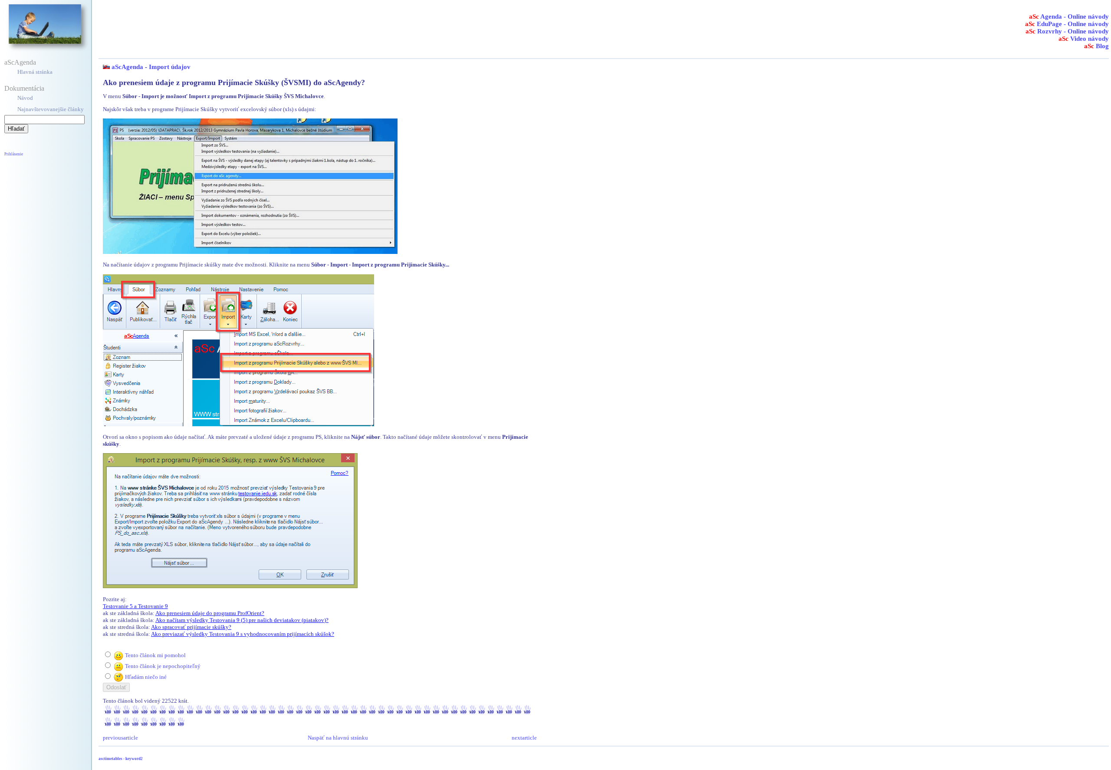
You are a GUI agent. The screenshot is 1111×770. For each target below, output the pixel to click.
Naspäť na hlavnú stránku (338, 737)
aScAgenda (20, 62)
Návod (25, 98)
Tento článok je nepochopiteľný (163, 666)
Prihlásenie (13, 154)
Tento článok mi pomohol (155, 655)
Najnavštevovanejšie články (50, 109)
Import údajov (170, 66)
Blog (1096, 46)
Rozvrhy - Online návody (1067, 31)
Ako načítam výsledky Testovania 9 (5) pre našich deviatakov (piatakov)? (242, 620)
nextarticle (524, 737)
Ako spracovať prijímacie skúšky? (191, 627)
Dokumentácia (24, 88)
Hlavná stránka (35, 72)
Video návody (1083, 38)
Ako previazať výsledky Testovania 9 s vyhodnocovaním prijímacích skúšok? (242, 634)
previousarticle (120, 737)
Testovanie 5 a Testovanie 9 (135, 606)
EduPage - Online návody (1067, 23)
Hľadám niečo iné (146, 677)
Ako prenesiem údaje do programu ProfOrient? (209, 613)
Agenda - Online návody (1069, 16)
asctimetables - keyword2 (121, 759)
